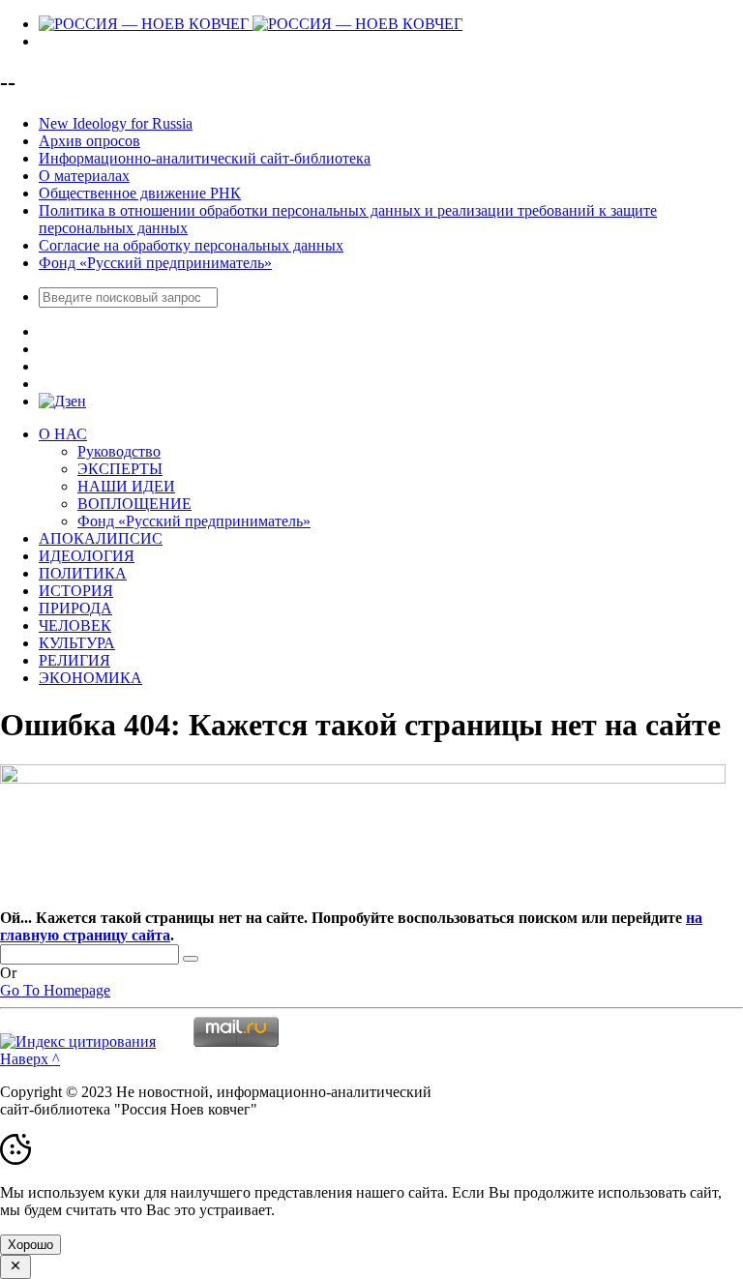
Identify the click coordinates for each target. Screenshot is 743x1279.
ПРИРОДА (75, 608)
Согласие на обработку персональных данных (191, 245)
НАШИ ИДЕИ (126, 486)
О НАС (63, 434)
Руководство (119, 451)
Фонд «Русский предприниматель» (155, 262)
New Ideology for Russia (116, 123)
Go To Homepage (55, 990)
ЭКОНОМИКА (90, 677)
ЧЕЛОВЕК (75, 625)
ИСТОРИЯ (76, 590)
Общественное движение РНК (140, 193)
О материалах (84, 175)
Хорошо (30, 1244)
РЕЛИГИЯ (74, 660)
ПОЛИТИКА (83, 573)
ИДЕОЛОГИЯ (86, 556)
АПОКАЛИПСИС (101, 538)
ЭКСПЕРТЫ (120, 469)
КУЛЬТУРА (77, 643)
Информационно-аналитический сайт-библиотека (205, 158)
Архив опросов (89, 141)
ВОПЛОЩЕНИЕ (134, 503)
